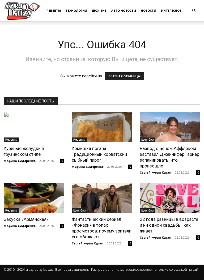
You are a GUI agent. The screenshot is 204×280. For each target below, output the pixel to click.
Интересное (171, 10)
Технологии (76, 10)
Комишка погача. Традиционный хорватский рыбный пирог (99, 154)
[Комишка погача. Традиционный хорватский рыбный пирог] (102, 127)
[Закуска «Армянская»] (34, 198)
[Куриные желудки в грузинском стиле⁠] (34, 127)
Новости (148, 10)
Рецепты (53, 10)
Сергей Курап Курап (155, 172)
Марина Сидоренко (20, 161)
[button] (194, 10)
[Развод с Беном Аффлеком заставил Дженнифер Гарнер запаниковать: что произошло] (170, 127)
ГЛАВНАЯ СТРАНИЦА (124, 76)
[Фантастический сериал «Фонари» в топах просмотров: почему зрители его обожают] (102, 198)
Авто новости (123, 10)
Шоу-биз (99, 10)
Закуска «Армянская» (26, 219)
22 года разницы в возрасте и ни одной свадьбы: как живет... (169, 225)
